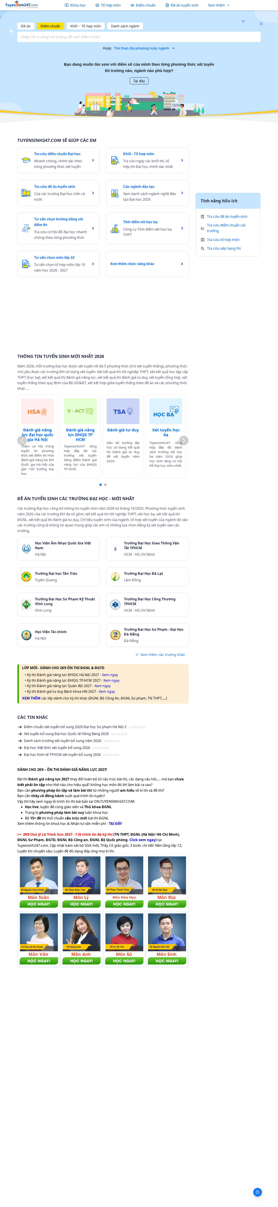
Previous (22, 440)
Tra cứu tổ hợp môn (223, 239)
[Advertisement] (102, 312)
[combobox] (138, 37)
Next (184, 440)
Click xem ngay (142, 839)
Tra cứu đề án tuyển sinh (227, 216)
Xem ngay (110, 674)
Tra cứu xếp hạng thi (224, 248)
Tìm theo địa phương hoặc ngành (141, 48)
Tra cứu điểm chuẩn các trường (226, 228)
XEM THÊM (31, 698)
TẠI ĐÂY (115, 823)
